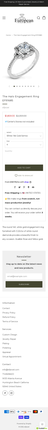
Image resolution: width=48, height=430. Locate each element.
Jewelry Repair (9, 339)
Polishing (6, 348)
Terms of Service (10, 321)
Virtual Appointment (11, 356)
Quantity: (8, 151)
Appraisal (6, 352)
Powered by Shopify (24, 424)
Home (8, 35)
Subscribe (24, 284)
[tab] (14, 86)
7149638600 (8, 374)
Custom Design (9, 334)
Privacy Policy (8, 313)
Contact (6, 308)
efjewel (5, 107)
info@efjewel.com (10, 369)
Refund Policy (8, 317)
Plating (5, 343)
